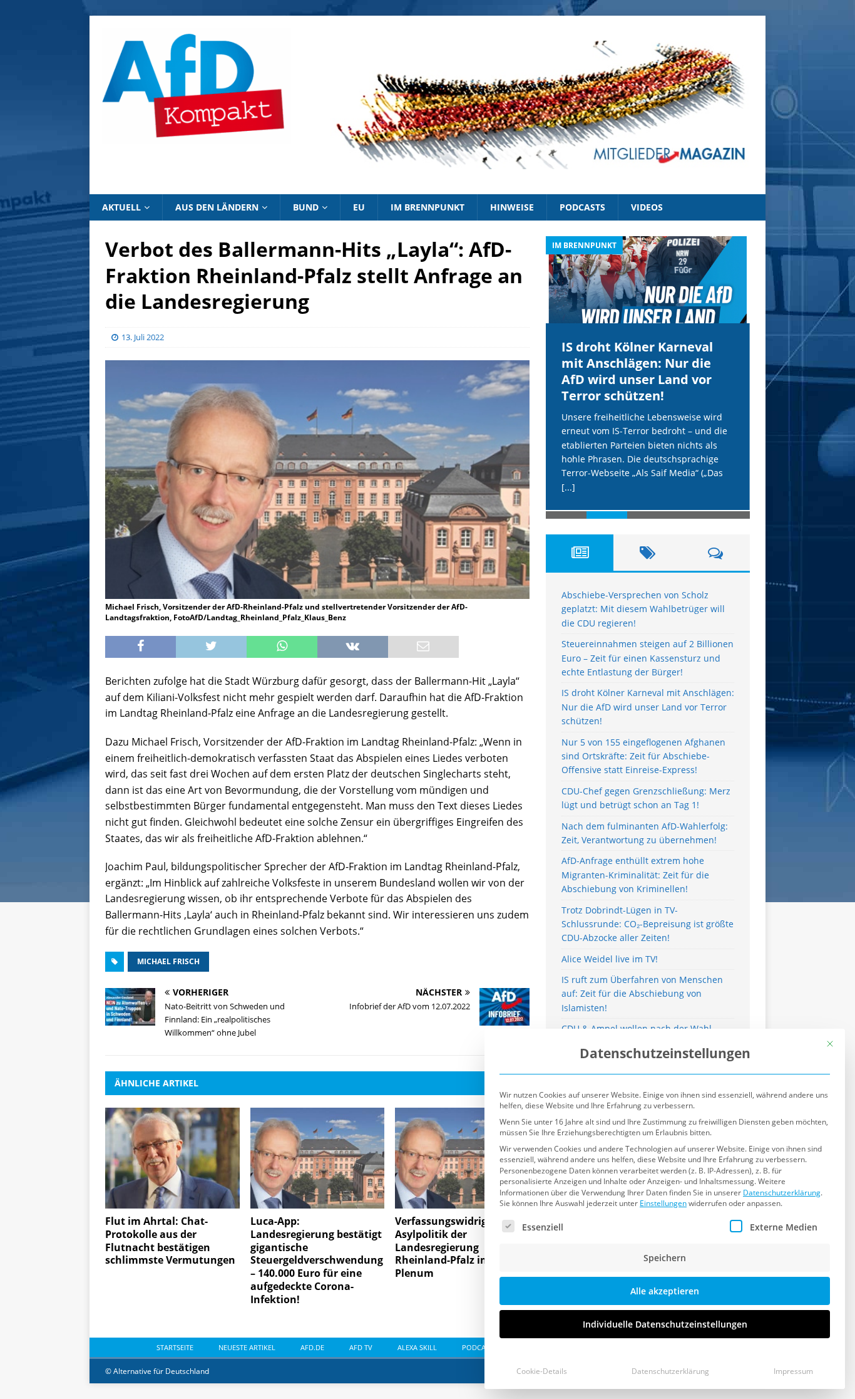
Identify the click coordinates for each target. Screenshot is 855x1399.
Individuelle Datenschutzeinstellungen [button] (665, 1324)
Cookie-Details (541, 1371)
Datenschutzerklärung (782, 1192)
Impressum (793, 1371)
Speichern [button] (664, 1258)
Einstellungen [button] (663, 1203)
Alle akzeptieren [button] (664, 1291)
